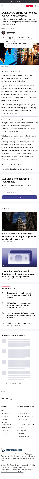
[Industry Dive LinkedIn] (3, 399)
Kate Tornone (11, 32)
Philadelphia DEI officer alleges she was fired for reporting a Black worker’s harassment (19, 236)
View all (4, 383)
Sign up (30, 6)
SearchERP (20, 434)
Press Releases (6, 427)
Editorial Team (6, 413)
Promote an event (23, 419)
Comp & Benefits (26, 169)
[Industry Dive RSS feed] (15, 399)
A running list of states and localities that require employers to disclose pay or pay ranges (18, 274)
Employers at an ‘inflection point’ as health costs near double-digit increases (21, 315)
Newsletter (5, 419)
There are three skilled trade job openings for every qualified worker (21, 295)
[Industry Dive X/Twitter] (11, 399)
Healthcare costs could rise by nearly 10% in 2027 (19, 324)
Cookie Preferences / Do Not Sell (12, 472)
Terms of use (16, 470)
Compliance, (14, 169)
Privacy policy (5, 470)
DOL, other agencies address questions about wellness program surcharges (19, 305)
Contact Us (5, 416)
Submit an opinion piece (25, 416)
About (3, 410)
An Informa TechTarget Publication (19, 2)
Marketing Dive (22, 431)
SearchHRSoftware (23, 437)
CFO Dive (20, 428)
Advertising (20, 410)
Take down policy (27, 470)
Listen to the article (13, 71)
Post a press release (15, 383)
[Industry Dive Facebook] (7, 399)
